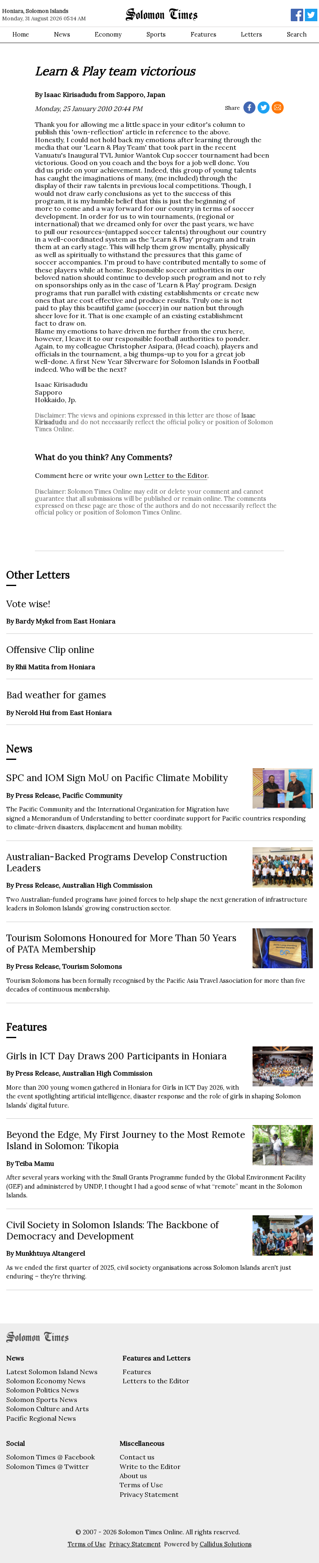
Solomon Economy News (46, 1381)
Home (20, 34)
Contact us (137, 1457)
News (62, 34)
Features (203, 34)
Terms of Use (141, 1485)
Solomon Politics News (42, 1390)
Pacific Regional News (41, 1418)
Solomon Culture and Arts (47, 1409)
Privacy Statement (149, 1494)
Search (297, 34)
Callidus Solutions (226, 1544)
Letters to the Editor (156, 1381)
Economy (108, 34)
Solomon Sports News (41, 1399)
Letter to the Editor (175, 475)
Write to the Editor (150, 1466)
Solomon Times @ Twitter (47, 1466)
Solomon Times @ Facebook (50, 1457)
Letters (251, 34)
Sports (156, 34)
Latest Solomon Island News (52, 1372)
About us (133, 1475)
